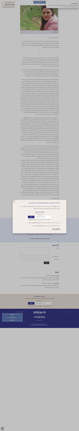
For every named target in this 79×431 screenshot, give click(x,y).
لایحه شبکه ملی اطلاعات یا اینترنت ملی (38, 225)
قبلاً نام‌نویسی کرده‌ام (56, 229)
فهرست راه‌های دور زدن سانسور (34, 222)
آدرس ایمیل (39, 214)
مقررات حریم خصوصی (32, 219)
